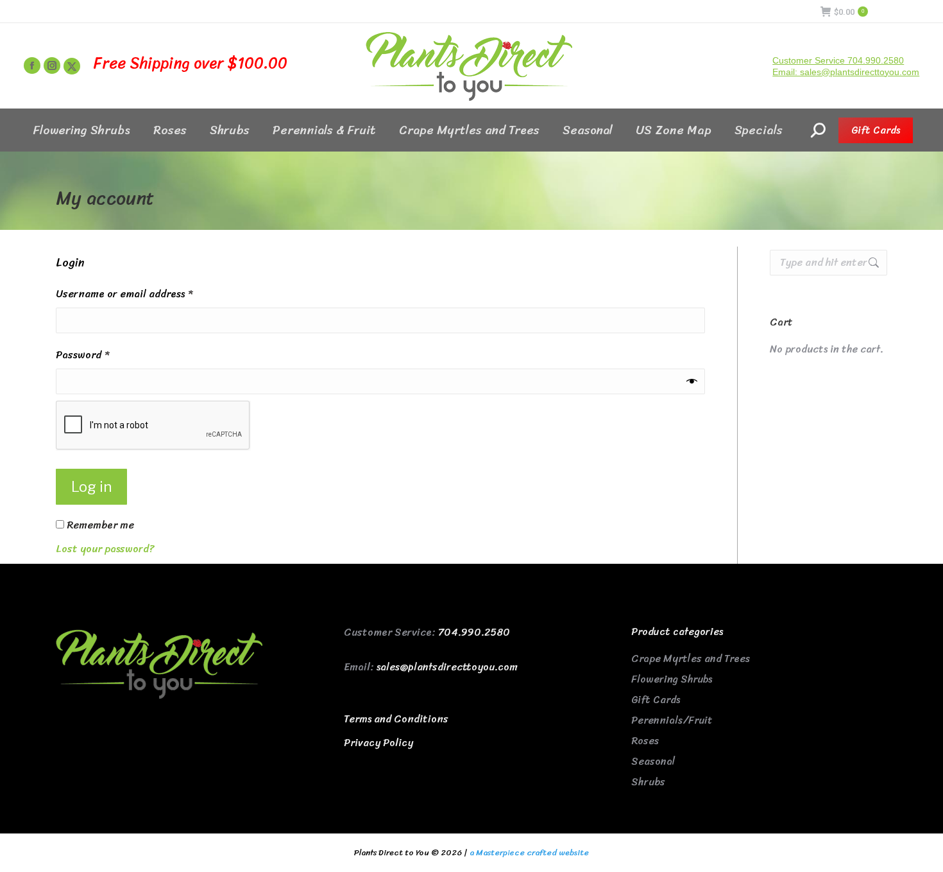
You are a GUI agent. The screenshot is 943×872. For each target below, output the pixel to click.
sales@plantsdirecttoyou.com (447, 667)
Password (103, 354)
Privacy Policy (378, 742)
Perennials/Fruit (672, 720)
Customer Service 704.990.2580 (838, 60)
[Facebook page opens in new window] (32, 65)
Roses (645, 740)
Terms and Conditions (396, 719)
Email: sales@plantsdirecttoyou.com (845, 72)
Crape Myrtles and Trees (690, 658)
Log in (91, 486)
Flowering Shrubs (671, 679)
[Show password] (691, 381)
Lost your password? (105, 548)
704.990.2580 (474, 632)
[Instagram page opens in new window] (52, 65)
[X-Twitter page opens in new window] (72, 66)
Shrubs (648, 781)
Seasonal (653, 761)
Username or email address (145, 293)
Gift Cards (655, 699)
